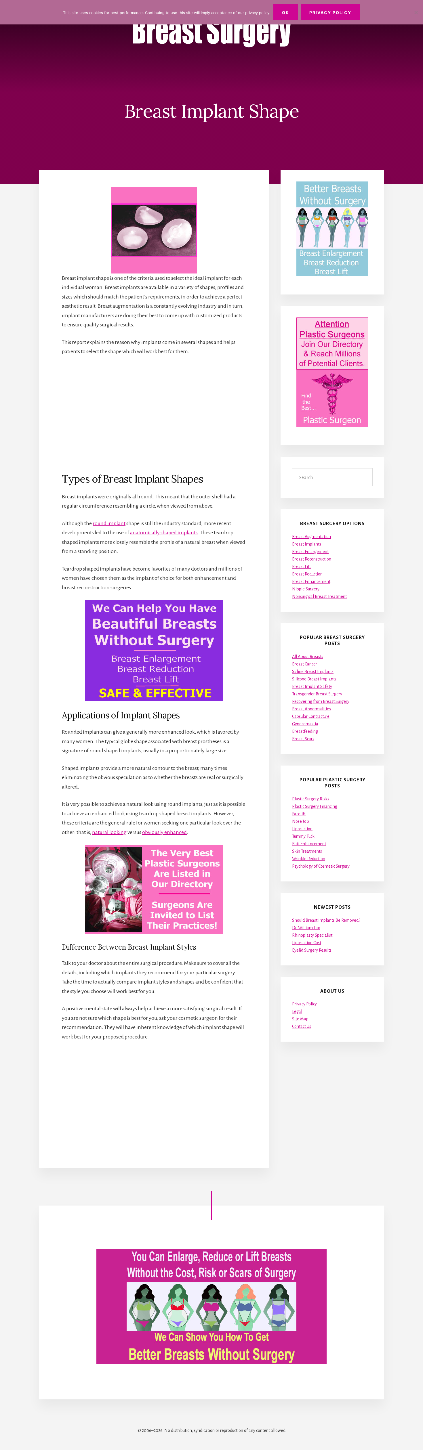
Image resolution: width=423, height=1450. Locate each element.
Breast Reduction (307, 574)
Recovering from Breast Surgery (320, 701)
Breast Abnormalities (311, 709)
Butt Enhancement (309, 843)
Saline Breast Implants (313, 671)
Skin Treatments (307, 851)
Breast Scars (303, 739)
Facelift (299, 814)
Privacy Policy (304, 1004)
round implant (109, 523)
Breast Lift (301, 566)
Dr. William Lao (306, 927)
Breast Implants (306, 544)
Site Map (300, 1019)
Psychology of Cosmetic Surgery (321, 866)
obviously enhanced (164, 832)
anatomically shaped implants (164, 532)
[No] (416, 12)
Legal (297, 1011)
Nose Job (300, 821)
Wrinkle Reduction (308, 858)
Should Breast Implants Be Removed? (326, 920)
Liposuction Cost (306, 942)
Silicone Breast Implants (314, 679)
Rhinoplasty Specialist (312, 935)
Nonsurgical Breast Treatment (319, 596)
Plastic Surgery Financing (314, 806)
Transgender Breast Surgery (317, 694)
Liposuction (302, 829)
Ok (285, 12)
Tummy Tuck (303, 836)
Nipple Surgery (305, 589)
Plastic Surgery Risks (310, 799)
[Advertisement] (154, 414)
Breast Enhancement (311, 581)
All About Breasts (307, 656)
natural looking (109, 832)
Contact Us (301, 1026)
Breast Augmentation (311, 536)
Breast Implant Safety (312, 686)
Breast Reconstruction (311, 559)
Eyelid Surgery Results (311, 950)
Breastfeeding (305, 731)
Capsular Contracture (310, 716)
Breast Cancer (304, 664)
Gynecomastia (305, 724)
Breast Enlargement (310, 551)
